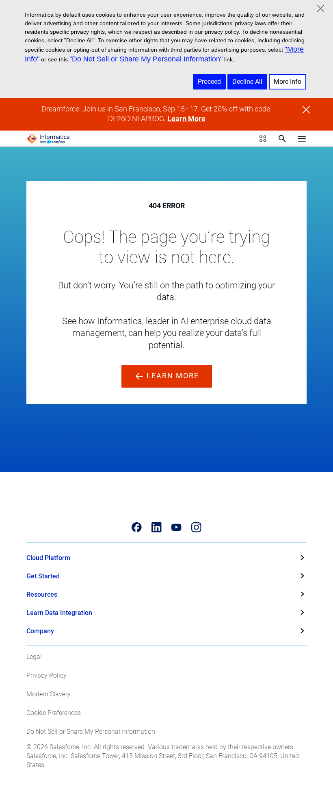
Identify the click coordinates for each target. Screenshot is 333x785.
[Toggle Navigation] (302, 139)
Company (40, 631)
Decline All (247, 81)
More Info (287, 81)
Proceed (209, 81)
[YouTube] (176, 527)
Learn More (186, 119)
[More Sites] (263, 139)
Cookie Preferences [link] (53, 713)
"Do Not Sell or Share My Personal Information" (146, 59)
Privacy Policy (46, 675)
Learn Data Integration (59, 613)
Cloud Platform (48, 558)
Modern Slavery (48, 694)
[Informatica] (48, 138)
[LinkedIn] (156, 527)
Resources (41, 594)
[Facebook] (137, 527)
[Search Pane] (282, 139)
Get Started (43, 576)
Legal (34, 657)
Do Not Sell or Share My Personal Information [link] (90, 731)
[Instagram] (196, 527)
